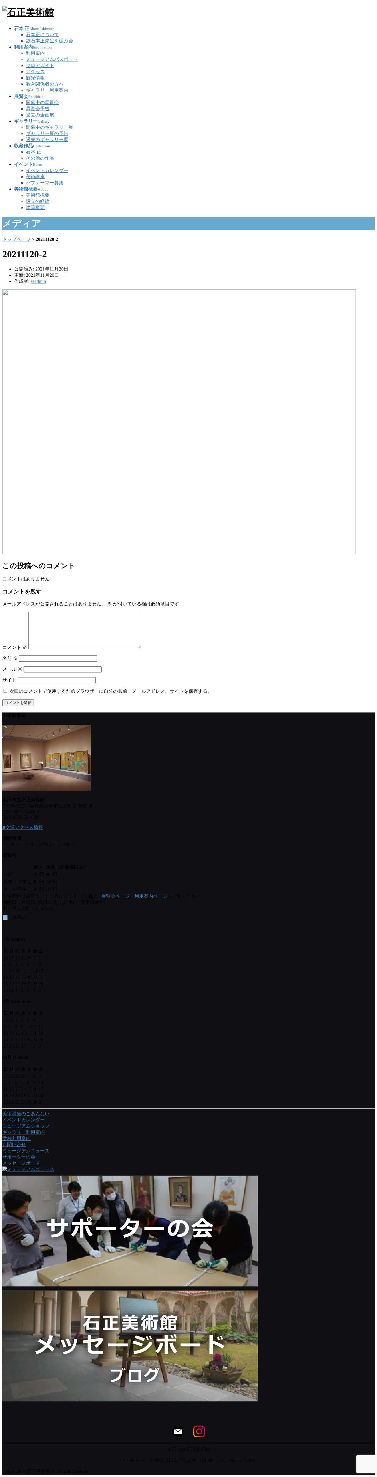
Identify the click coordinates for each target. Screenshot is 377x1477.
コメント (14, 647)
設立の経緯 (37, 201)
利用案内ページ (150, 896)
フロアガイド (40, 65)
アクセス (35, 71)
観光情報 (35, 77)
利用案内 (35, 53)
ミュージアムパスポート (52, 59)
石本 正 (33, 151)
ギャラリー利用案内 (47, 90)
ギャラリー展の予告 (47, 133)
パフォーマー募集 (45, 182)
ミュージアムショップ (25, 1126)
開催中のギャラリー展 (49, 127)
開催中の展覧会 (42, 102)
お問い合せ (14, 1144)
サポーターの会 (18, 1156)
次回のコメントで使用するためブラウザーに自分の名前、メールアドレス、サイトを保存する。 (110, 691)
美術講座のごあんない (25, 1113)
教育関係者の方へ (45, 83)
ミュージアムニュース (25, 1150)
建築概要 (35, 207)
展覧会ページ (115, 896)
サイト (9, 679)
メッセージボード (21, 1163)
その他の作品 (40, 158)
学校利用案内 (16, 1138)
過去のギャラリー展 (47, 139)
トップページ (16, 239)
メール (12, 669)
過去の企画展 (40, 114)
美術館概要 (37, 195)
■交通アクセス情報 (22, 827)
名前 (10, 658)
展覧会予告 (37, 108)
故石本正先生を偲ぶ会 (49, 40)
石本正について (42, 34)
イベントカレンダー (47, 170)
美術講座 (35, 176)
